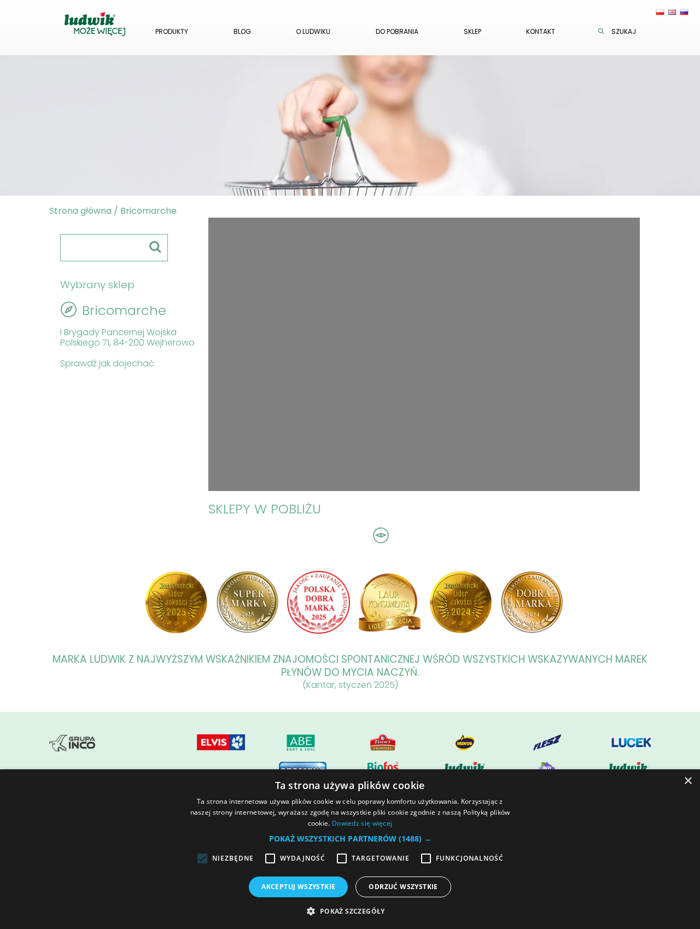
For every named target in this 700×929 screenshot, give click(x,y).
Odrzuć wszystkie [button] (403, 886)
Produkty (171, 31)
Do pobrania (397, 31)
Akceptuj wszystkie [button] (298, 886)
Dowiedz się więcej (362, 823)
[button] (350, 838)
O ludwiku (313, 31)
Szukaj (623, 31)
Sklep (472, 31)
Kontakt (540, 31)
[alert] (350, 849)
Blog (242, 31)
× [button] (688, 781)
